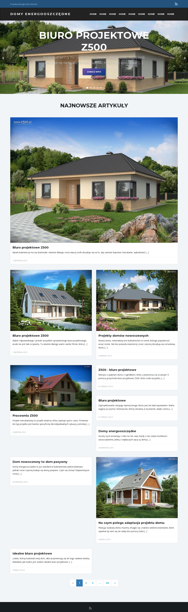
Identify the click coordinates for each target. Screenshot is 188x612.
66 (107, 583)
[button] (3, 57)
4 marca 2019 (104, 539)
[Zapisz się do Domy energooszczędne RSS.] (176, 3)
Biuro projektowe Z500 (30, 247)
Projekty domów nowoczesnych (123, 335)
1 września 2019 (19, 260)
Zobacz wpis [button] (94, 72)
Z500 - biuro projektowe (117, 370)
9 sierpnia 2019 (105, 356)
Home (93, 14)
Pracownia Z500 (25, 415)
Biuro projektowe (112, 400)
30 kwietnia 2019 (105, 448)
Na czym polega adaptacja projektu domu (131, 523)
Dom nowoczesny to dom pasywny (39, 462)
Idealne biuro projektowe (32, 553)
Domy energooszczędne (40, 14)
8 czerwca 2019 (105, 386)
